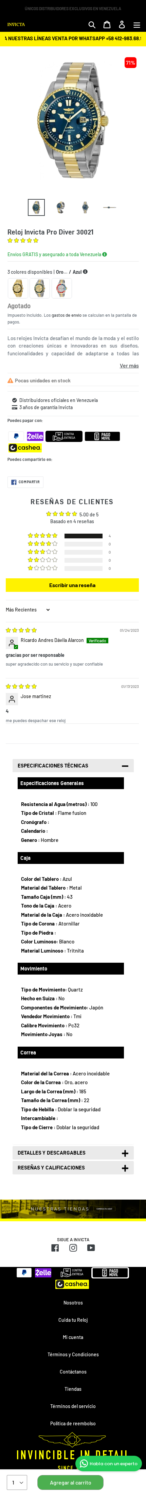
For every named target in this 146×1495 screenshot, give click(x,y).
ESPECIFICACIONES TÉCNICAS (53, 765)
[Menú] (136, 24)
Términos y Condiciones (73, 1354)
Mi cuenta (73, 1337)
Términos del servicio (73, 1406)
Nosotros (73, 1303)
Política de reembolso (73, 1423)
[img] (21, 631)
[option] (36, 207)
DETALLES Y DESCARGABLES (52, 1153)
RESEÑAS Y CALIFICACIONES (51, 1167)
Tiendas (73, 1389)
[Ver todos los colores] (85, 271)
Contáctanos (73, 1372)
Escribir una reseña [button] (72, 585)
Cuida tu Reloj (73, 1320)
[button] (22, 241)
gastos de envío (66, 315)
